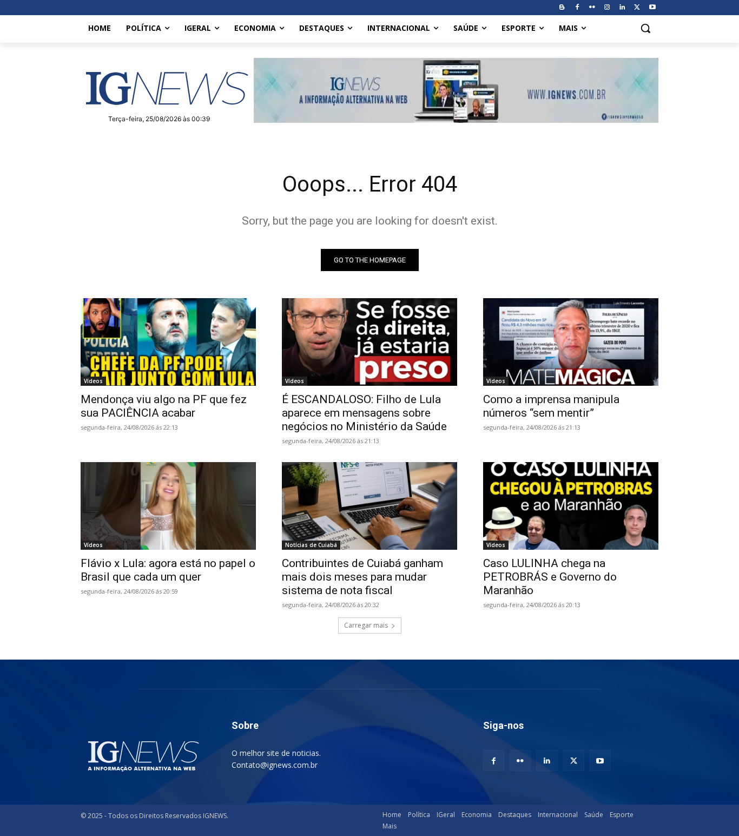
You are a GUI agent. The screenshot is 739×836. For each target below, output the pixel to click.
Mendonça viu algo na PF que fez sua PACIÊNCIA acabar (164, 406)
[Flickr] (592, 8)
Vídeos (93, 381)
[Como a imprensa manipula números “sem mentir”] (570, 342)
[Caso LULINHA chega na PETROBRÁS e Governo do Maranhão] (570, 506)
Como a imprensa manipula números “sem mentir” (551, 406)
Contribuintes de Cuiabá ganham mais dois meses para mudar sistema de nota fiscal (362, 577)
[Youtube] (652, 8)
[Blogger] (562, 8)
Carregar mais (366, 625)
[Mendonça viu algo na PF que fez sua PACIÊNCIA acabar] (168, 342)
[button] (645, 28)
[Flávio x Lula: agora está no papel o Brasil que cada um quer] (168, 506)
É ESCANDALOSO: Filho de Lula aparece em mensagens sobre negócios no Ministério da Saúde (364, 413)
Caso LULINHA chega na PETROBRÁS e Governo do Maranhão (550, 577)
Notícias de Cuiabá (311, 545)
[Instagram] (607, 8)
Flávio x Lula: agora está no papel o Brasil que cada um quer (168, 570)
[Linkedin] (622, 8)
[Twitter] (637, 8)
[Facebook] (577, 8)
